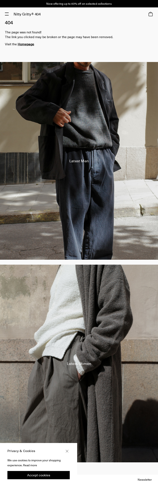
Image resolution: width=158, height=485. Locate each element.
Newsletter (145, 479)
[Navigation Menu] (7, 14)
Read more (30, 465)
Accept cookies (38, 475)
